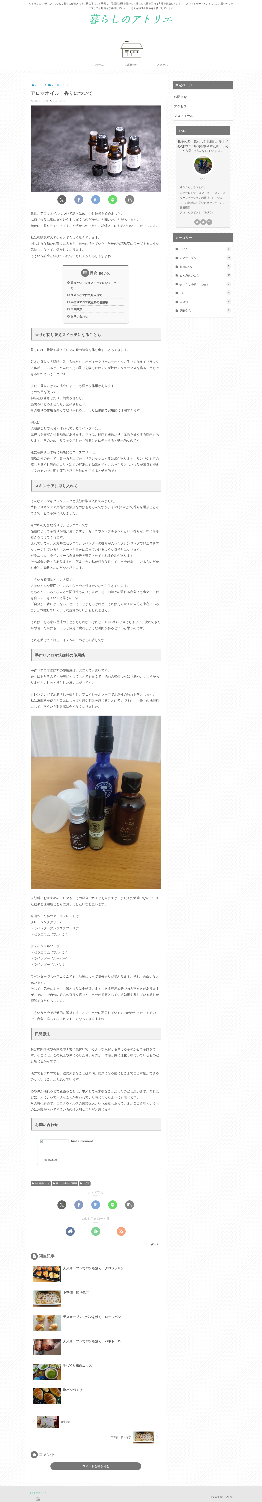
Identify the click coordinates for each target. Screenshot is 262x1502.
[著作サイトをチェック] (70, 1231)
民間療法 (76, 309)
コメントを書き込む (95, 1466)
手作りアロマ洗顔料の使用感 (89, 302)
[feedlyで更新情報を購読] (95, 1231)
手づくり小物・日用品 (66, 1183)
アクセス (180, 106)
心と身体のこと (42, 1183)
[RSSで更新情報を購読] (121, 1231)
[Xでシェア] (61, 199)
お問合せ (180, 97)
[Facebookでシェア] (78, 199)
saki (203, 179)
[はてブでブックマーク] (95, 199)
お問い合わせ (79, 316)
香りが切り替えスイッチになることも (93, 285)
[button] (129, 199)
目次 (93, 273)
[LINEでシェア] (112, 199)
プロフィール (183, 115)
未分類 (86, 1183)
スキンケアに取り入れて (86, 295)
